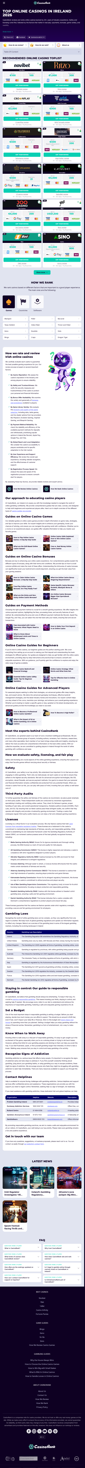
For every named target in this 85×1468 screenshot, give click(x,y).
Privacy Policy (42, 1407)
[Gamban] (45, 1458)
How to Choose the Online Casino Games (42, 1364)
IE (41, 1437)
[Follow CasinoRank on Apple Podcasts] (55, 1431)
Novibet (42, 1298)
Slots (42, 1341)
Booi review (62, 227)
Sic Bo (42, 1337)
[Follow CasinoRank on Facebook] (29, 1431)
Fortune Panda (42, 1314)
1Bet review (22, 263)
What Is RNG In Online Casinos (42, 1372)
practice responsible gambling (24, 999)
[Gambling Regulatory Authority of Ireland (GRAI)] (10, 1458)
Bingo (42, 1329)
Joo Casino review (22, 227)
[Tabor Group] (53, 1458)
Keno (42, 1333)
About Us (42, 1391)
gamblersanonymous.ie (56, 1115)
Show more (40, 272)
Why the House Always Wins (42, 1360)
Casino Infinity (42, 1310)
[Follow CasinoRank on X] (39, 1431)
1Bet (42, 1302)
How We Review (42, 1399)
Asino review (62, 263)
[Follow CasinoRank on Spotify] (50, 1431)
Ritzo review (62, 89)
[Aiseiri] (65, 1458)
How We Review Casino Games (42, 1345)
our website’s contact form (34, 1144)
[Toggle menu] (4, 3)
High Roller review (62, 158)
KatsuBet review (62, 194)
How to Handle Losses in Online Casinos (42, 1376)
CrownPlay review (22, 122)
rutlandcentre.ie (53, 1110)
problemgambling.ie (54, 1102)
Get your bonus (21, 85)
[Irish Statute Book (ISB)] (28, 1458)
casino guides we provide (21, 511)
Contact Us (42, 1395)
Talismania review (22, 158)
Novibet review (22, 89)
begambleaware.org (54, 1119)
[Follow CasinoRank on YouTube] (44, 1431)
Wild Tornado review (62, 122)
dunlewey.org (52, 1106)
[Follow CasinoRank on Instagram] (34, 1431)
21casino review (22, 194)
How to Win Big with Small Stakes (42, 1368)
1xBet (42, 1306)
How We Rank (42, 1403)
